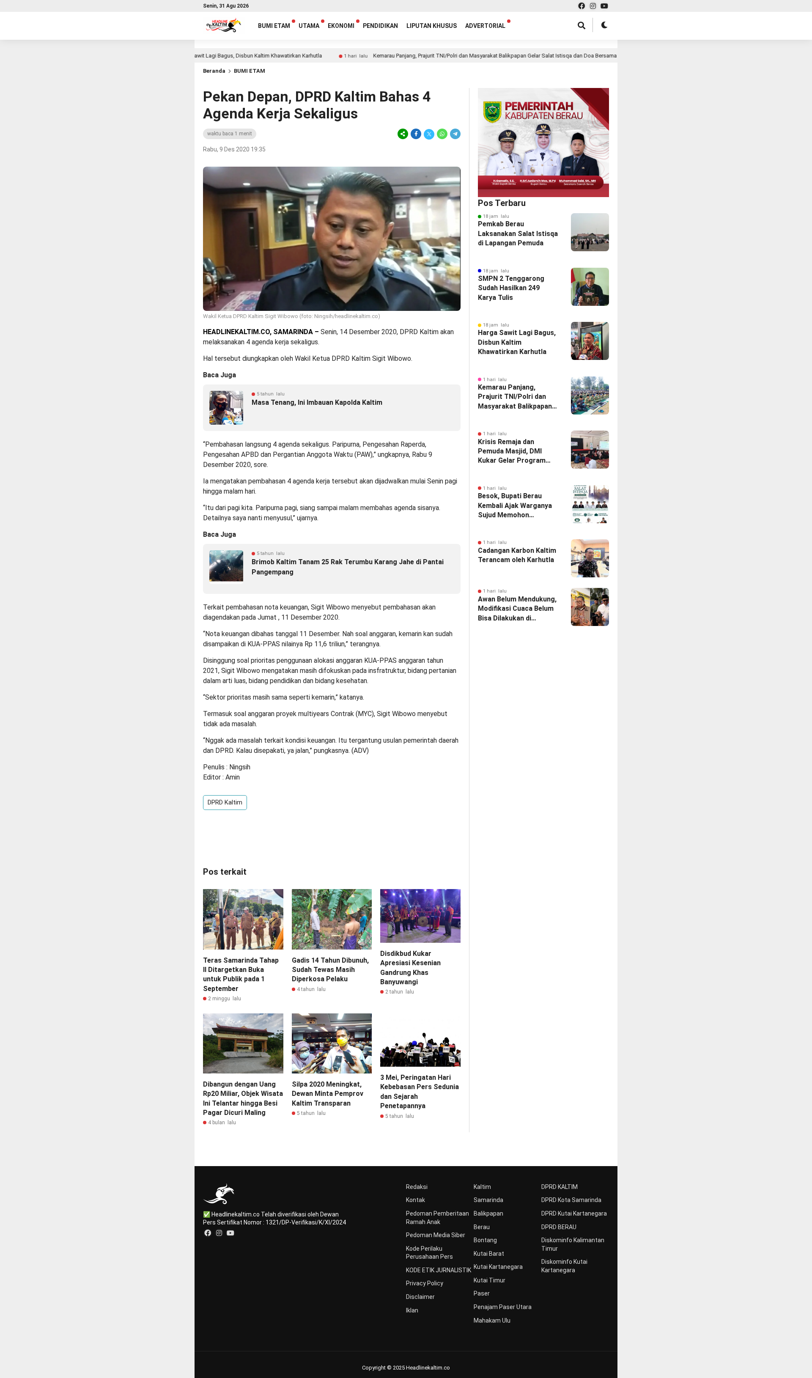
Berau (482, 1227)
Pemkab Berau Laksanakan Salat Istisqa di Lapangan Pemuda (518, 233)
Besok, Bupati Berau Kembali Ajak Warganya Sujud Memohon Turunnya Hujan (515, 506)
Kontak (415, 1200)
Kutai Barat (489, 1253)
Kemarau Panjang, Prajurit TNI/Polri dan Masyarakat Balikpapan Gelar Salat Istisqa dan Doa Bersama (455, 55)
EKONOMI (341, 25)
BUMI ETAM (274, 25)
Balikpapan (488, 1213)
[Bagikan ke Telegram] (455, 134)
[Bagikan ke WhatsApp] (442, 134)
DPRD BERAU (558, 1227)
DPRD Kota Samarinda (571, 1200)
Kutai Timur (489, 1280)
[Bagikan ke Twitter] (429, 134)
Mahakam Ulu (492, 1320)
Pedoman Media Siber (435, 1235)
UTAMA (309, 25)
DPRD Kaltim (351, 358)
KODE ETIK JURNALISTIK (438, 1270)
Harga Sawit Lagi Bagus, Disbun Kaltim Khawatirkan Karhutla (209, 55)
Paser (482, 1293)
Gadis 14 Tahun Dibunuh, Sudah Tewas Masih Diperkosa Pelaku (330, 969)
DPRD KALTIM (559, 1186)
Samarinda (488, 1200)
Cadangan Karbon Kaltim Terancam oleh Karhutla (517, 555)
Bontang (485, 1240)
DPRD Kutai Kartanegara (574, 1213)
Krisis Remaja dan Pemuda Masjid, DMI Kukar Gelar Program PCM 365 (512, 452)
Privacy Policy (424, 1283)
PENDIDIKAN (380, 25)
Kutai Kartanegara (498, 1266)
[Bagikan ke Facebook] (415, 134)
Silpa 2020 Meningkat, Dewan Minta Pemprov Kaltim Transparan (327, 1093)
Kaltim (482, 1186)
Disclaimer (420, 1296)
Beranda (214, 71)
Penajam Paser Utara (503, 1307)
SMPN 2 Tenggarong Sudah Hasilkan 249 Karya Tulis (511, 288)
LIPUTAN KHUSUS (431, 25)
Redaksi (417, 1186)
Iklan (412, 1310)
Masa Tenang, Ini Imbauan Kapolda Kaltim (317, 402)
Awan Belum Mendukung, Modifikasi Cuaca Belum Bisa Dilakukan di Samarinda (517, 609)
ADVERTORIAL (485, 25)
